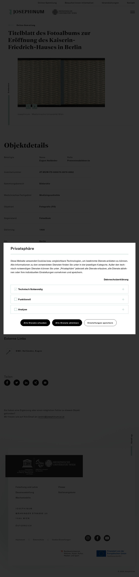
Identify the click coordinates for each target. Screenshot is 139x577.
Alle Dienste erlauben (35, 322)
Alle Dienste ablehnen (67, 322)
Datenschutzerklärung (116, 279)
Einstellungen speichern (100, 322)
